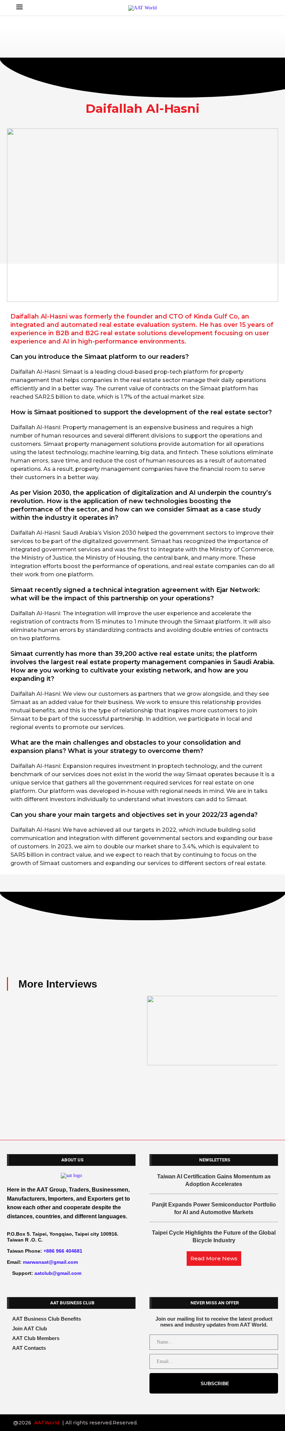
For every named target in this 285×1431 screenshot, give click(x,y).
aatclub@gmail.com (57, 1273)
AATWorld (46, 1423)
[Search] (265, 8)
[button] (13, 1038)
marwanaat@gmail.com (50, 1262)
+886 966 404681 (62, 1251)
